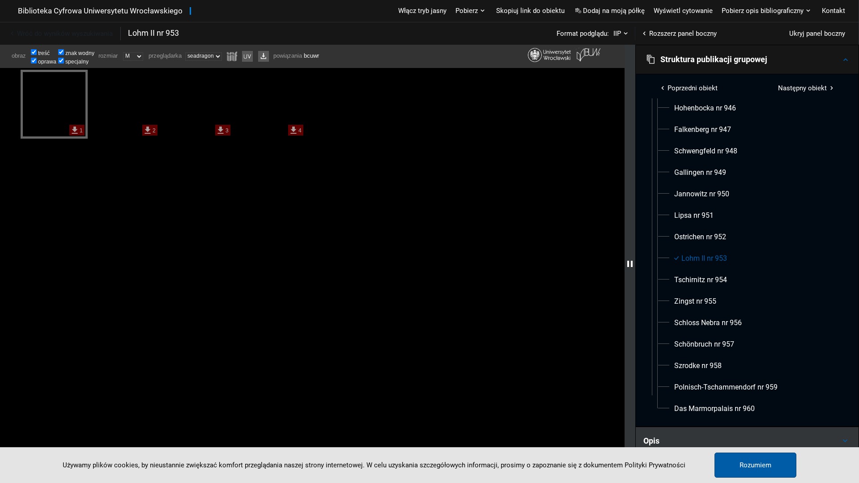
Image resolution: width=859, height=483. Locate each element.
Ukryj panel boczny (817, 34)
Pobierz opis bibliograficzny (763, 11)
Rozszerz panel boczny (683, 34)
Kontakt (833, 11)
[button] (747, 59)
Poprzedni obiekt (693, 88)
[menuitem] (705, 108)
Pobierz (466, 11)
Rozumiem (755, 465)
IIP (617, 34)
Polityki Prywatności (655, 465)
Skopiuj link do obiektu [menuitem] (530, 11)
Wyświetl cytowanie (683, 11)
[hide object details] (630, 264)
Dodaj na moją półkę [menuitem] (614, 11)
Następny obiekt (802, 88)
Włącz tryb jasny (422, 11)
